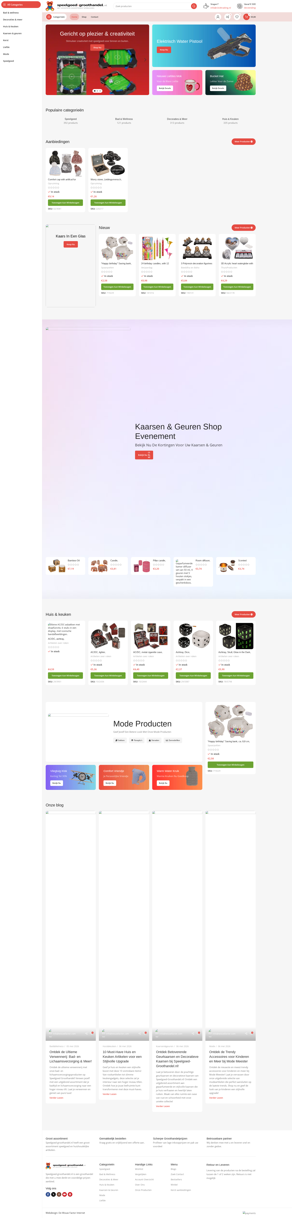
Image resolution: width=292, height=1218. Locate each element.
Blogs (173, 1169)
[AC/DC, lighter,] (108, 636)
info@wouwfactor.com (64, 1033)
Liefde (102, 1200)
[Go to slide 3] (100, 91)
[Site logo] (76, 5)
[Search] (194, 6)
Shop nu (97, 47)
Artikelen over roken (58, 642)
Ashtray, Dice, (183, 652)
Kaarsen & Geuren (108, 1190)
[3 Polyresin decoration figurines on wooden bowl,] (197, 248)
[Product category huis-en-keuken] (230, 121)
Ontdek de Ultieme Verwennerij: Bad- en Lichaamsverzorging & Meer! (71, 1056)
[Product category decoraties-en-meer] (177, 121)
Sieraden (155, 740)
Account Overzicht (144, 1179)
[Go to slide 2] (97, 91)
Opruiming (53, 183)
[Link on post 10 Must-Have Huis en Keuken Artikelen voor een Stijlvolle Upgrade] (124, 926)
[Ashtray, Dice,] (193, 636)
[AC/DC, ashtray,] (65, 629)
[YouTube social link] (64, 1194)
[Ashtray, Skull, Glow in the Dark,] (235, 636)
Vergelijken (140, 1174)
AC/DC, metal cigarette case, (147, 652)
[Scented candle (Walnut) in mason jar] (227, 566)
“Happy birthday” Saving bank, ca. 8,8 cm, (229, 741)
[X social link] (53, 1194)
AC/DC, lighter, (98, 652)
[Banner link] (204, 46)
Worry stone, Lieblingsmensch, (106, 179)
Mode (212, 1046)
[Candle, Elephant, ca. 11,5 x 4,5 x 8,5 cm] (99, 566)
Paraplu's (138, 740)
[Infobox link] (57, 1138)
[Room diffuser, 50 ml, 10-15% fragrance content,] (184, 571)
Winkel (174, 1184)
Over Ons (140, 1184)
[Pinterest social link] (70, 1194)
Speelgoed (104, 1169)
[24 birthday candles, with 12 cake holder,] (157, 248)
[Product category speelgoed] (71, 121)
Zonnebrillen (174, 740)
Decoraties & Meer (108, 1179)
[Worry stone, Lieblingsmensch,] (108, 163)
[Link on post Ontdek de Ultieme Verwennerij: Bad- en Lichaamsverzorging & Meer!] (71, 926)
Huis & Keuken (106, 1184)
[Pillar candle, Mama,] (142, 566)
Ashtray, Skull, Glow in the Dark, (234, 652)
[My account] (218, 17)
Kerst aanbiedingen (181, 1190)
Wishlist (139, 1169)
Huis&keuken (109, 1046)
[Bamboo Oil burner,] (56, 566)
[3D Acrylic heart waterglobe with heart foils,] (237, 248)
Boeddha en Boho (190, 267)
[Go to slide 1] (94, 91)
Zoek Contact (177, 1174)
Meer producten (242, 614)
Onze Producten (143, 1190)
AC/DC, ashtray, (56, 639)
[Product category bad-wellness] (124, 121)
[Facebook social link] (48, 1194)
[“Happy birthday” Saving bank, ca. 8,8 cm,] (117, 248)
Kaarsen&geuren (164, 1046)
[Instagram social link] (59, 1194)
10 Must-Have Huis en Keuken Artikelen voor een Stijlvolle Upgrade (122, 1056)
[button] (49, 60)
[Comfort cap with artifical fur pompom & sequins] (65, 163)
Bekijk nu (142, 455)
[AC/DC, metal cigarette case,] (150, 636)
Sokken (121, 740)
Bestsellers (176, 1179)
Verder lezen (56, 1097)
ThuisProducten (229, 267)
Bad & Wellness (107, 1174)
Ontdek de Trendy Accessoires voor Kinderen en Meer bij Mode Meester (229, 1056)
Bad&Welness (57, 1046)
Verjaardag (146, 267)
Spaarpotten (107, 267)
